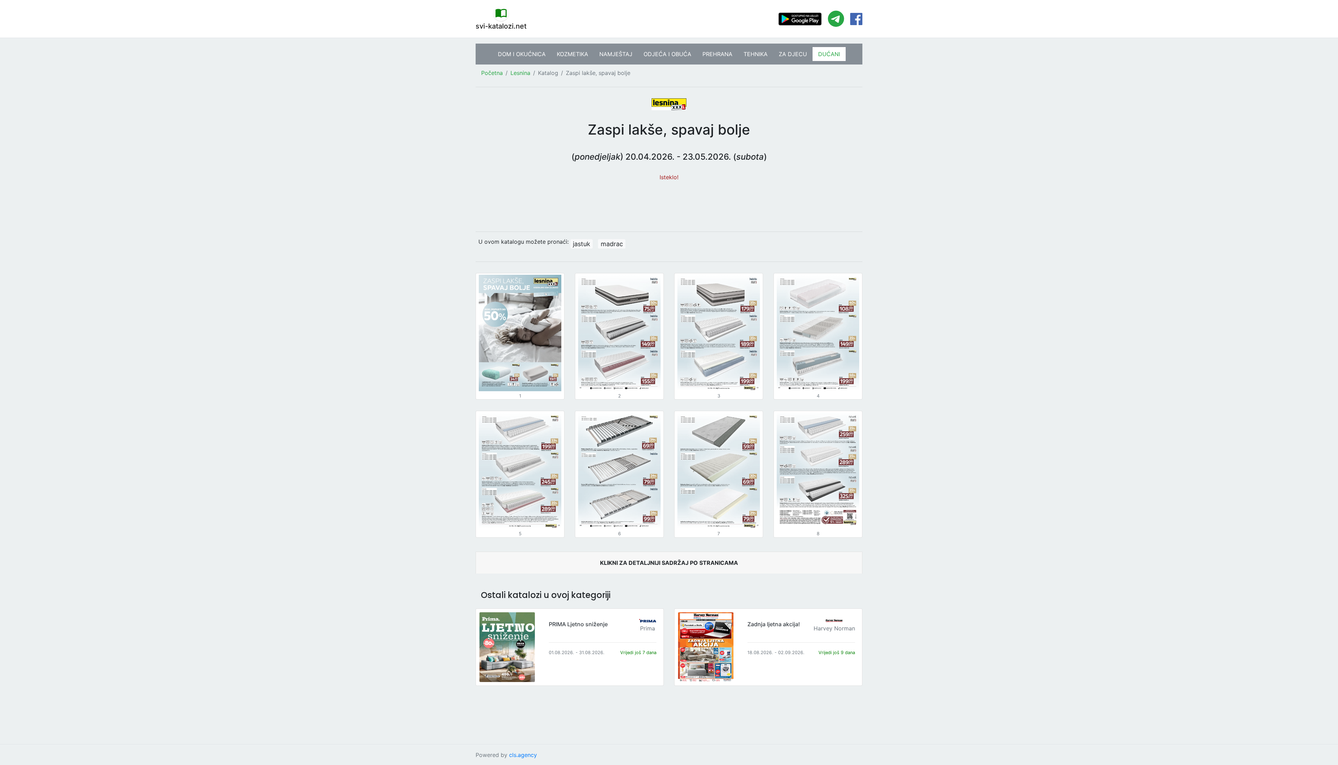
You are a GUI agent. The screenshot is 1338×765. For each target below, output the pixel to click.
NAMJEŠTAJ (615, 54)
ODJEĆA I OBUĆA (667, 54)
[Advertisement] (669, 202)
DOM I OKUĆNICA (522, 54)
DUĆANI (829, 54)
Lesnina (520, 72)
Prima (647, 628)
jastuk (581, 244)
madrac (612, 244)
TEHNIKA (756, 54)
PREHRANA (717, 54)
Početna (492, 72)
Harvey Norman (834, 628)
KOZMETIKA (572, 54)
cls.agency (523, 754)
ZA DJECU (793, 54)
